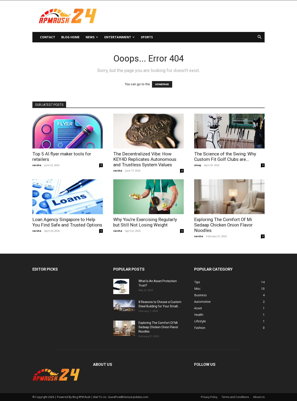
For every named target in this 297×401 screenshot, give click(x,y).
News (90, 37)
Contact (47, 37)
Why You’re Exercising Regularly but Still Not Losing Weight (145, 222)
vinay (197, 165)
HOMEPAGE (162, 84)
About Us (259, 397)
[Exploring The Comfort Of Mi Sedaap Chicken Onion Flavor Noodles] (229, 196)
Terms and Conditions (235, 397)
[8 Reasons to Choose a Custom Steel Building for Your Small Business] (124, 305)
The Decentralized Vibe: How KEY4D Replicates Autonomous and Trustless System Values (144, 159)
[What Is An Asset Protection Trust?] (121, 286)
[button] (259, 37)
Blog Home (70, 37)
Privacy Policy (209, 397)
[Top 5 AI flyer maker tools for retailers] (67, 131)
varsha (36, 165)
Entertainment (117, 37)
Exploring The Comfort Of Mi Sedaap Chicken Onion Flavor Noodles (223, 225)
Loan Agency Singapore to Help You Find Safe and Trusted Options (67, 222)
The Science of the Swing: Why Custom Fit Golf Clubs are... (225, 156)
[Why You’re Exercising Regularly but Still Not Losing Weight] (148, 196)
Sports (147, 37)
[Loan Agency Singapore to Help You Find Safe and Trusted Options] (67, 196)
